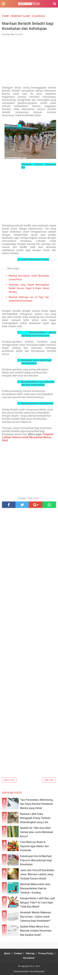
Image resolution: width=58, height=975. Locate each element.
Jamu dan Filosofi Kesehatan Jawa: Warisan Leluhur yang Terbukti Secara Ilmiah (37, 874)
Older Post (48, 780)
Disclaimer (29, 958)
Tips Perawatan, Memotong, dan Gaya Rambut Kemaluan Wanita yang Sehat (36, 804)
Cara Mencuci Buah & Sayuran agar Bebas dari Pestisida (34, 846)
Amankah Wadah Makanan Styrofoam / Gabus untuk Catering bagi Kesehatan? (35, 916)
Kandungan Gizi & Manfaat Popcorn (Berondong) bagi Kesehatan (36, 860)
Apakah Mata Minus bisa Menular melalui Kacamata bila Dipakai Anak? (35, 930)
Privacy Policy (45, 953)
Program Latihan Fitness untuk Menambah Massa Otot (27, 437)
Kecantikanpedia (37, 971)
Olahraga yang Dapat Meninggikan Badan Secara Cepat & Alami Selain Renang (29, 288)
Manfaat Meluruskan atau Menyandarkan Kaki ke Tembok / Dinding (35, 888)
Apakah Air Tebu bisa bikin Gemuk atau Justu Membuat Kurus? (36, 832)
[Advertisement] (29, 62)
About (7, 953)
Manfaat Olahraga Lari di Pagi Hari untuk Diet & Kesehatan (29, 299)
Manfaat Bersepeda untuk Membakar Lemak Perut (29, 277)
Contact (18, 953)
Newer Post (9, 780)
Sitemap (30, 953)
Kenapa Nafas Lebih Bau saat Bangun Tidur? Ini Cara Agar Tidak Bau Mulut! (37, 902)
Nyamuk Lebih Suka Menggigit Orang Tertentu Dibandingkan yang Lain (35, 818)
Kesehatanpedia (21, 971)
